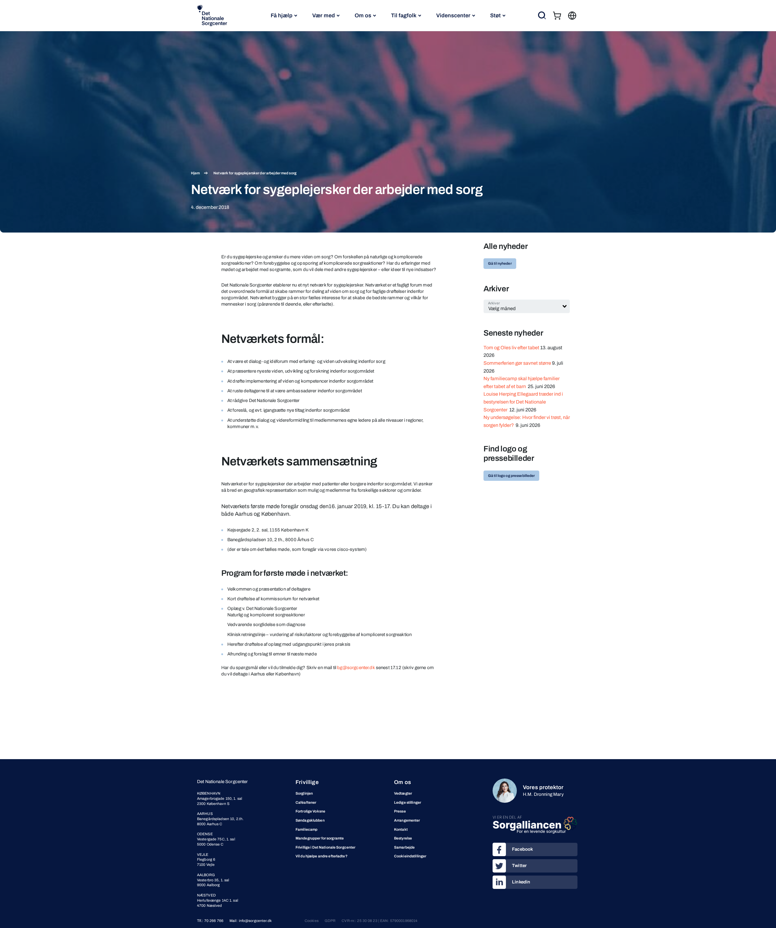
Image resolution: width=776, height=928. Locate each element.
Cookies (312, 921)
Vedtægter (403, 793)
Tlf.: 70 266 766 (210, 921)
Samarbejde (404, 847)
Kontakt (401, 829)
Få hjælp (282, 15)
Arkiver (494, 303)
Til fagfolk (403, 15)
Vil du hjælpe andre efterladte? (321, 856)
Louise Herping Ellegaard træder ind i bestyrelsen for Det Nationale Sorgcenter (523, 401)
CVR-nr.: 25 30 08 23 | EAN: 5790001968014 (379, 921)
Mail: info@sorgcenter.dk (250, 921)
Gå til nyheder (500, 263)
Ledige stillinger (407, 802)
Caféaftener (306, 802)
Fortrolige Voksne (310, 811)
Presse (400, 811)
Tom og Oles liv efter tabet (511, 347)
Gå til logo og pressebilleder (511, 476)
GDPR (330, 921)
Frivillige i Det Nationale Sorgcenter (325, 847)
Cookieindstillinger (410, 856)
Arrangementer (407, 820)
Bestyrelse (403, 838)
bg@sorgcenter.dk (356, 667)
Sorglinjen (304, 793)
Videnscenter (453, 15)
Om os (363, 15)
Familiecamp (306, 829)
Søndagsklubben (310, 820)
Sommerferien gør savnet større (517, 363)
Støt (495, 15)
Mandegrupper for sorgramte (320, 838)
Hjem (195, 173)
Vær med (323, 15)
